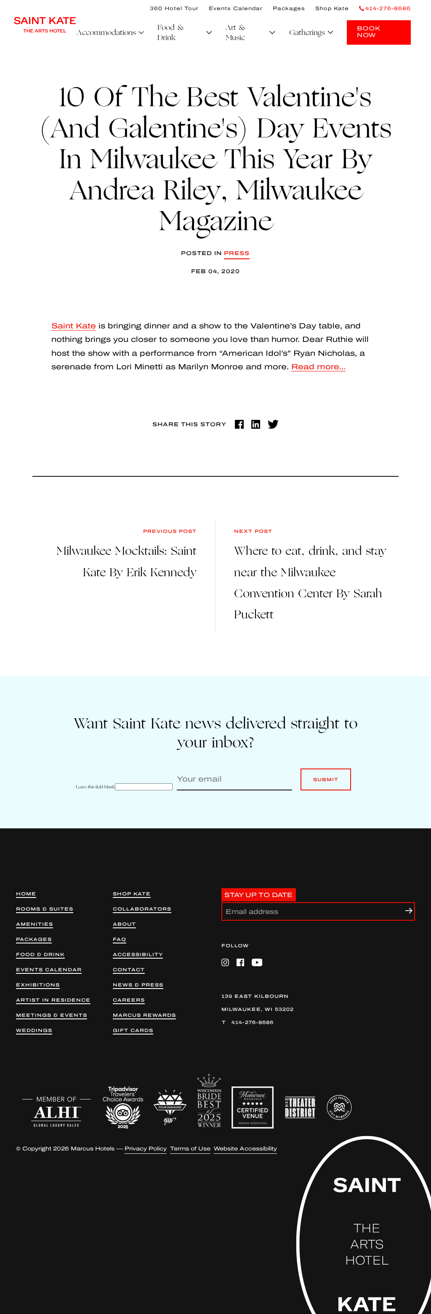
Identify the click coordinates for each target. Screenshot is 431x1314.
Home (26, 894)
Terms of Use (190, 1149)
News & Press (138, 985)
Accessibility (138, 954)
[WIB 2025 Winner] (209, 1101)
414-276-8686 (252, 1022)
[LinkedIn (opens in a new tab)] (255, 424)
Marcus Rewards (144, 1015)
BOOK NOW (368, 31)
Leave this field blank (95, 787)
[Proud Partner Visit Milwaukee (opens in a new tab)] (339, 1107)
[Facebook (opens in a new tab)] (239, 424)
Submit (325, 784)
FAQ (119, 939)
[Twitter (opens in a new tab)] (273, 424)
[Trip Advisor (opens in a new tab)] (123, 1107)
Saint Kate (73, 326)
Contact (129, 969)
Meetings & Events (51, 1015)
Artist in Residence (53, 1000)
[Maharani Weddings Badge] (252, 1107)
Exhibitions (38, 985)
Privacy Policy (146, 1149)
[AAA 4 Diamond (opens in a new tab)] (170, 1107)
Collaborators (142, 909)
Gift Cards (133, 1030)
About (124, 924)
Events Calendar (236, 8)
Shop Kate (332, 8)
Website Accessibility (245, 1149)
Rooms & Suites (44, 909)
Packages (289, 8)
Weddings (34, 1030)
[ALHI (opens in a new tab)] (56, 1112)
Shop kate (132, 894)
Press (237, 253)
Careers (129, 1000)
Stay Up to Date (258, 894)
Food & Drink (40, 954)
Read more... (318, 367)
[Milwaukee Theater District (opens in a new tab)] (300, 1107)
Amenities (34, 924)
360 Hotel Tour (174, 8)
